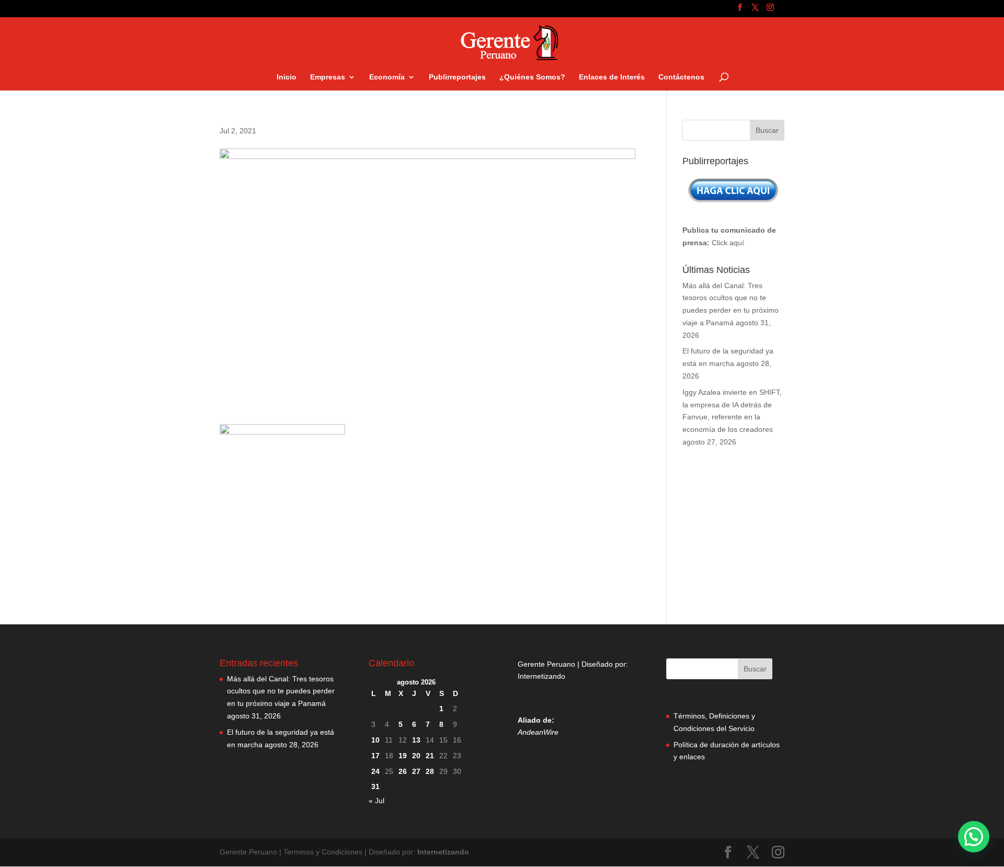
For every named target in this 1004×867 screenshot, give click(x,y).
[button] (973, 836)
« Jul (376, 800)
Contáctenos (681, 77)
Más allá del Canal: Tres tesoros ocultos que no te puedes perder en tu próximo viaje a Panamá (281, 691)
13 (416, 740)
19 (402, 755)
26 (402, 771)
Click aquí (728, 242)
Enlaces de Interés (612, 77)
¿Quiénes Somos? (532, 77)
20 (416, 755)
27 (416, 771)
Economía (387, 77)
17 (375, 755)
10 (375, 740)
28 (430, 771)
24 (375, 771)
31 (375, 786)
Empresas (327, 77)
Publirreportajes (457, 77)
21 (430, 755)
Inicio (286, 77)
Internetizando (541, 676)
